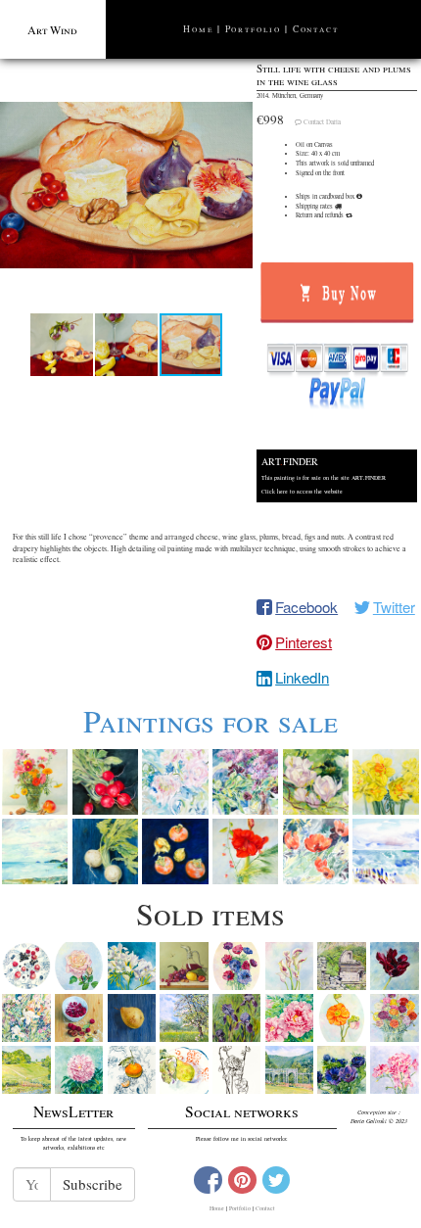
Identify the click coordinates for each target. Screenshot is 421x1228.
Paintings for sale (210, 720)
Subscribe (92, 1184)
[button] (126, 185)
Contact (316, 29)
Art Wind (52, 29)
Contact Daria (322, 122)
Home (198, 29)
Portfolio (253, 29)
